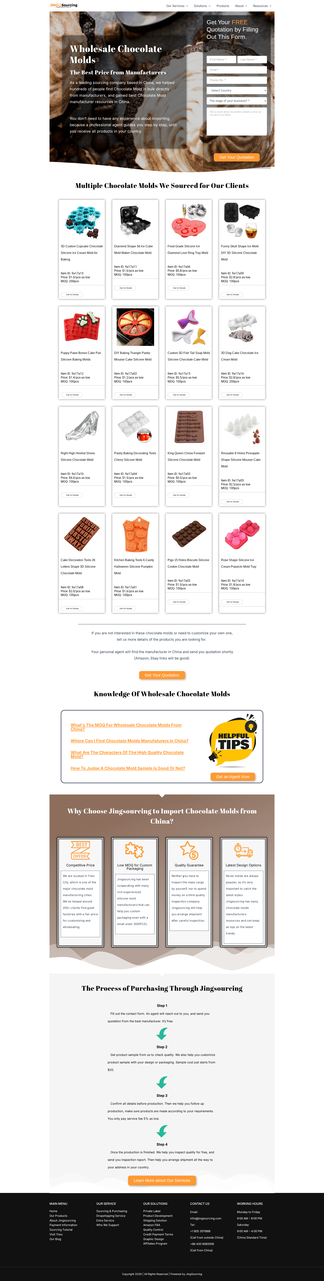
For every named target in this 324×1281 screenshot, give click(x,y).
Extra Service (105, 1220)
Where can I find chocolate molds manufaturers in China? (129, 740)
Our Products (58, 1216)
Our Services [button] (175, 6)
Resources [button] (260, 6)
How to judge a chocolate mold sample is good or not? (128, 768)
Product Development (157, 1216)
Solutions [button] (200, 6)
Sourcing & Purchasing (111, 1211)
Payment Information (63, 1225)
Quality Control (153, 1229)
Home (53, 1211)
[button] (186, 5)
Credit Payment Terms (158, 1234)
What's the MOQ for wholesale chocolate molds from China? (126, 727)
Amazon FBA (151, 1225)
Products (223, 6)
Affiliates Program (155, 1243)
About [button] (239, 6)
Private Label (151, 1211)
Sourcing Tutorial (61, 1229)
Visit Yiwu (56, 1234)
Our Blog (55, 1239)
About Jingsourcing (63, 1220)
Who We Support (107, 1225)
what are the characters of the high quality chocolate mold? (127, 754)
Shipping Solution (155, 1220)
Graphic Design (153, 1239)
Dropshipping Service (110, 1216)
